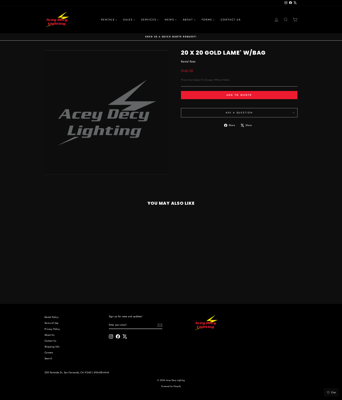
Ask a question (239, 112)
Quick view (75, 269)
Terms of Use (51, 323)
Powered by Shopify (171, 386)
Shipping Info (52, 346)
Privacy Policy (52, 329)
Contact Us (50, 341)
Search (48, 358)
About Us (49, 335)
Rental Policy (51, 317)
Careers (49, 352)
